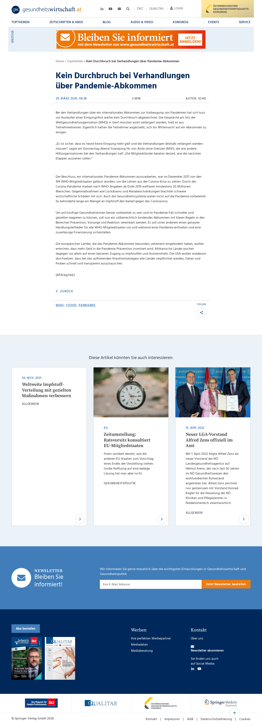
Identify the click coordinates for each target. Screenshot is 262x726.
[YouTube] (199, 668)
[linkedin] (192, 668)
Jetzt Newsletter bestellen (226, 584)
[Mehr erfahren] (41, 703)
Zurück (66, 291)
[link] (46, 10)
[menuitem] (140, 9)
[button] (20, 22)
